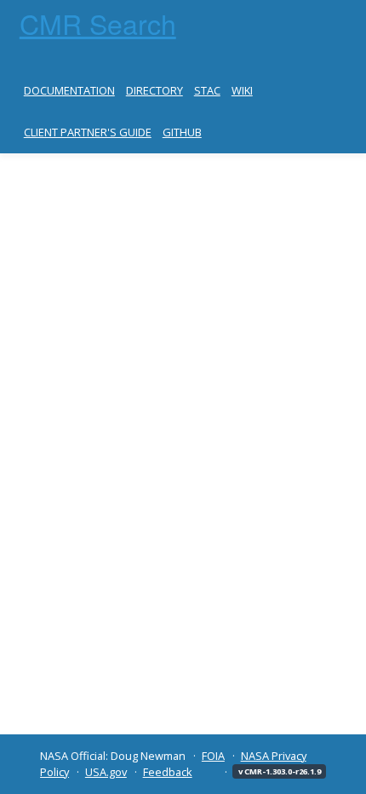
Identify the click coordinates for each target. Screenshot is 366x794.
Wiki (242, 90)
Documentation (69, 90)
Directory (154, 90)
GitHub (182, 132)
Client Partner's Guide (88, 132)
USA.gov (106, 772)
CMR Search (98, 23)
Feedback (167, 772)
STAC (207, 90)
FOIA (213, 755)
